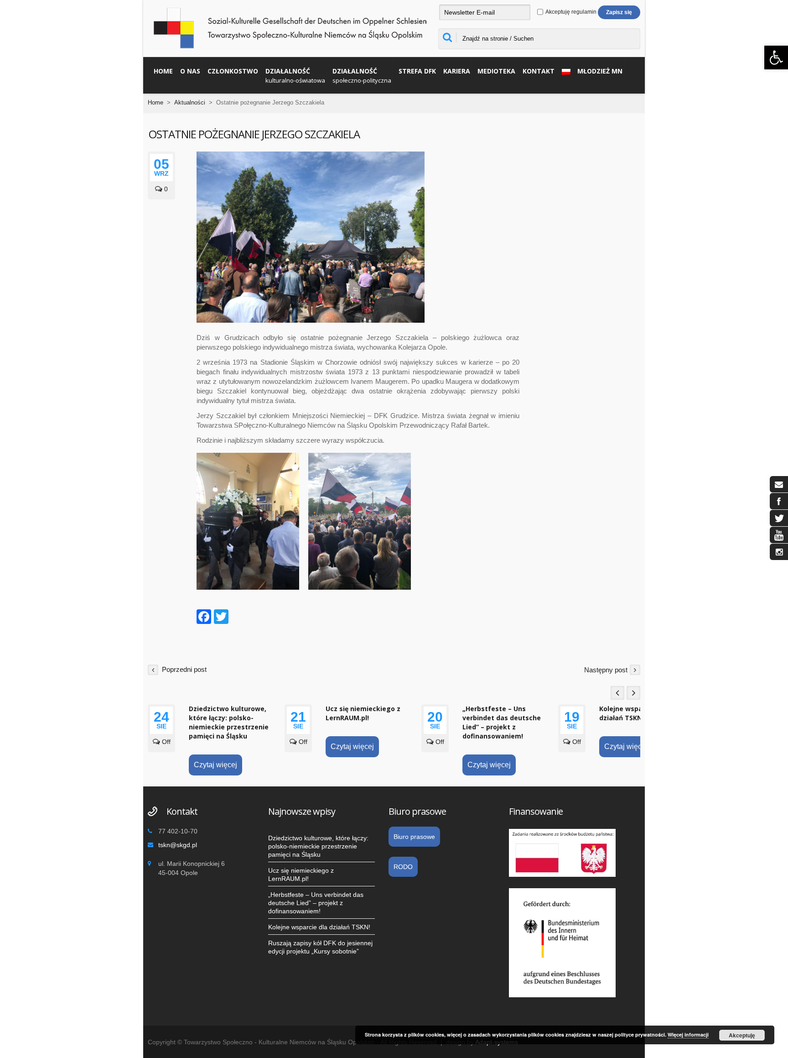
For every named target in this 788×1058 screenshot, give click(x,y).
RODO (403, 866)
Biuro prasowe (414, 836)
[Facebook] (204, 617)
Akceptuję (742, 1035)
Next (633, 693)
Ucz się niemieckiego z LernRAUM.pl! (363, 713)
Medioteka (496, 71)
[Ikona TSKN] (779, 484)
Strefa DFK (417, 71)
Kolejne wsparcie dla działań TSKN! (633, 713)
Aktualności (189, 102)
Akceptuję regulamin (570, 12)
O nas (190, 71)
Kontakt (539, 71)
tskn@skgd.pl (177, 844)
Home (163, 71)
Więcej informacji (688, 1034)
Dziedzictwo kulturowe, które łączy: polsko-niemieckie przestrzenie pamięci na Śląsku (229, 722)
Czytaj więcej (215, 765)
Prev (617, 693)
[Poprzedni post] (153, 669)
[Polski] (563, 70)
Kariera (456, 71)
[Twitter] (221, 617)
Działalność (295, 75)
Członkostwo (232, 71)
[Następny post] (635, 669)
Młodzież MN (599, 71)
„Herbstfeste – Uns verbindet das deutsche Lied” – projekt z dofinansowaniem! (501, 722)
